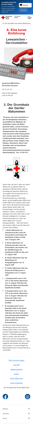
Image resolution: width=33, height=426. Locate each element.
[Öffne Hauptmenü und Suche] (30, 18)
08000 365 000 (7, 89)
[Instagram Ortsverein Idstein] (27, 396)
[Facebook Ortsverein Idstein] (5, 396)
